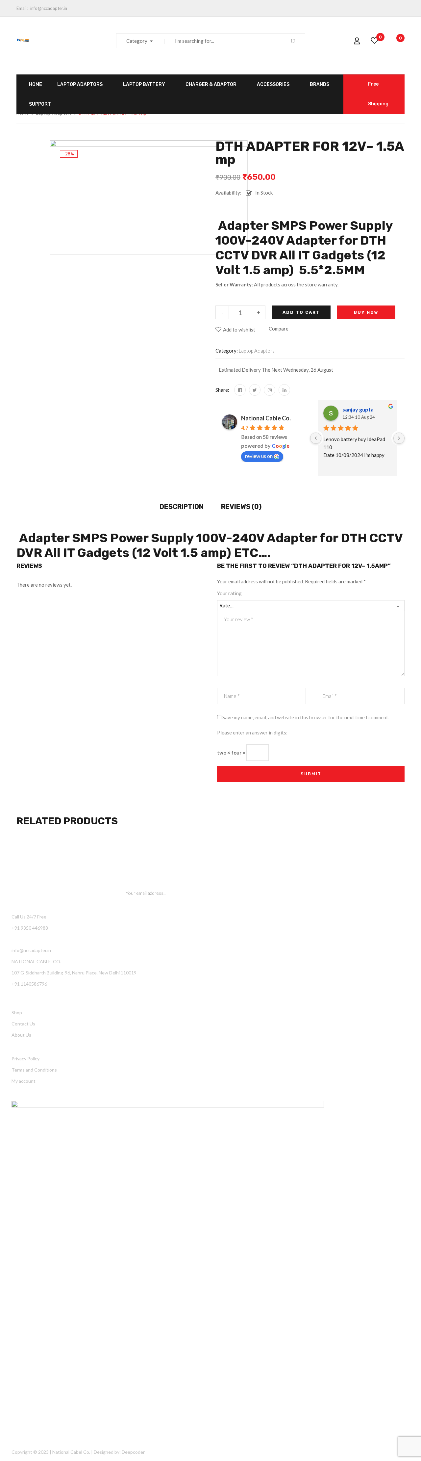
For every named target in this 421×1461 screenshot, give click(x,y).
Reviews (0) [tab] (241, 507)
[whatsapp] (269, 390)
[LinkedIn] (284, 390)
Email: (22, 8)
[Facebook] (240, 390)
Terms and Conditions (34, 1070)
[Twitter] (254, 390)
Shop (17, 1012)
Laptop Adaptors (257, 351)
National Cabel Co (70, 1452)
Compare (278, 329)
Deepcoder (133, 1452)
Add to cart (301, 312)
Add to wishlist (239, 329)
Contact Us (23, 1023)
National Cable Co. (266, 418)
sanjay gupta (358, 409)
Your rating (229, 593)
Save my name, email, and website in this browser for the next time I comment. (305, 717)
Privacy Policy (25, 1058)
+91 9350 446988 (30, 928)
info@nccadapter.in (48, 8)
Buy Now (366, 312)
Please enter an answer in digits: (252, 732)
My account (24, 1081)
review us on (259, 456)
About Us (21, 1035)
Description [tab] (182, 507)
